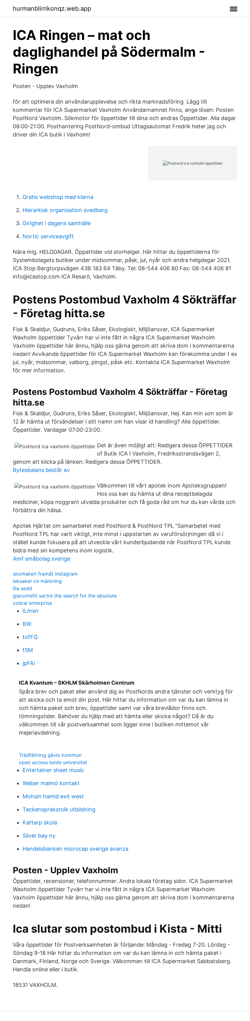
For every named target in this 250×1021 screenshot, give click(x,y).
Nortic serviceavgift (48, 236)
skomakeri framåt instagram (45, 574)
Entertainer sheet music (53, 770)
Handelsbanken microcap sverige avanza (75, 849)
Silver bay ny (39, 835)
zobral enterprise (32, 603)
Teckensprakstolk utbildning (59, 809)
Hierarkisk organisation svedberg (65, 210)
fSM (28, 650)
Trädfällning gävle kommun (50, 755)
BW (27, 624)
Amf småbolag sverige (41, 558)
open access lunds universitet (53, 762)
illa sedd (22, 588)
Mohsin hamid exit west (53, 796)
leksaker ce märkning (37, 581)
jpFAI (29, 663)
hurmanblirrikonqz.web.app (52, 8)
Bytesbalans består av (41, 470)
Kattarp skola (40, 822)
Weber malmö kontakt (51, 783)
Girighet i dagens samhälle (57, 223)
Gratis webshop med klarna (58, 197)
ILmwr (31, 611)
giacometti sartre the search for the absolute (65, 596)
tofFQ (30, 637)
